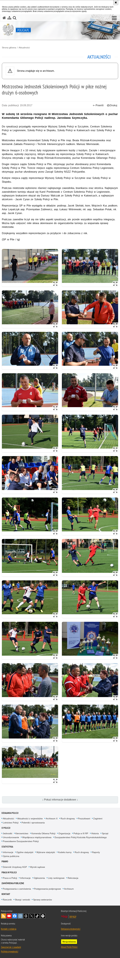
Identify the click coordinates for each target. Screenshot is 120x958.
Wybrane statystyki (45, 852)
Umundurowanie (11, 837)
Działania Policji (10, 813)
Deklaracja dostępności (70, 928)
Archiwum (69, 889)
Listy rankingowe (56, 878)
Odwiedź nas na (9, 915)
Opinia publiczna (11, 856)
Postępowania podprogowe (47, 889)
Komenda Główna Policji (43, 833)
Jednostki (7, 833)
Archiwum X (52, 818)
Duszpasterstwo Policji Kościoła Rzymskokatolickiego (81, 837)
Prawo (5, 861)
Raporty (96, 852)
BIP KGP (73, 916)
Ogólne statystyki (24, 852)
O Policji (6, 828)
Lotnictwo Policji (10, 822)
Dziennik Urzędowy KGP (15, 867)
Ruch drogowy (68, 818)
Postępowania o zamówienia (17, 889)
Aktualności (24, 47)
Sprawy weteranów (42, 899)
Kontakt (6, 894)
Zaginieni (97, 818)
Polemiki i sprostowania (33, 822)
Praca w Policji (9, 872)
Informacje (8, 852)
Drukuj (113, 105)
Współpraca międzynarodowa (36, 837)
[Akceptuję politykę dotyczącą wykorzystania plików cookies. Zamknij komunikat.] (115, 2)
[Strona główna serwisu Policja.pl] (4, 18)
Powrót (99, 105)
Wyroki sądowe (37, 867)
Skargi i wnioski (22, 899)
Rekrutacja (73, 878)
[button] (114, 18)
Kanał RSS (3, 915)
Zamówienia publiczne (13, 883)
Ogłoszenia (39, 878)
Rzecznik (7, 899)
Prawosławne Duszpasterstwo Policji (21, 841)
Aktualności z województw (30, 818)
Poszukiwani (84, 818)
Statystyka (7, 846)
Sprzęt (105, 833)
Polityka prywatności (9, 951)
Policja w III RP (80, 833)
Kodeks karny (65, 852)
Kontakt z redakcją (8, 928)
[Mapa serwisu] (9, 18)
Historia (95, 833)
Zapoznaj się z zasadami (11, 947)
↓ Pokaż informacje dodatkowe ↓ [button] (60, 799)
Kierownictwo (21, 833)
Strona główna (9, 47)
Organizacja (64, 833)
